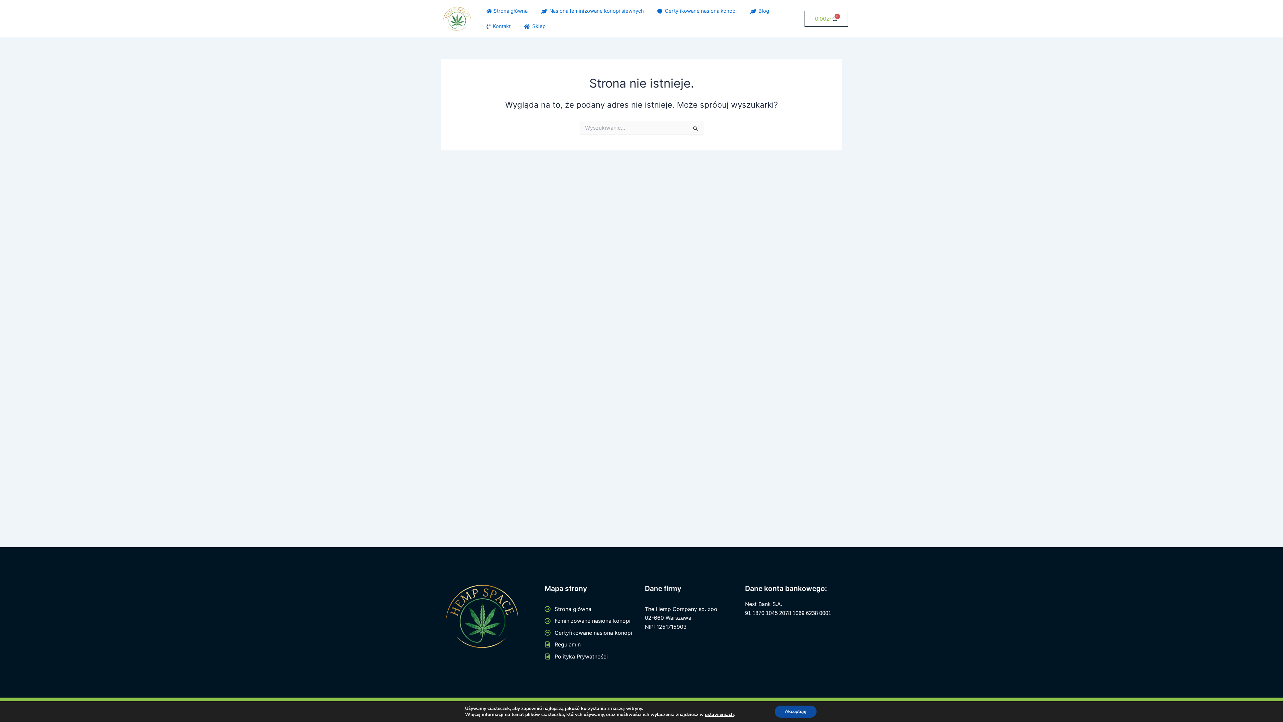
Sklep (538, 26)
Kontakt (500, 26)
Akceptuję (796, 711)
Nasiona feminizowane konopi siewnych (595, 11)
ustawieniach (719, 715)
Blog (762, 11)
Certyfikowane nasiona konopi (699, 11)
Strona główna (510, 11)
